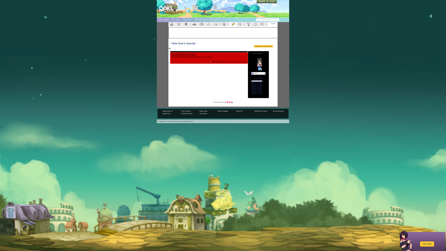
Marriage (255, 24)
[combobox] (267, 19)
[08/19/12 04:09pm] (256, 81)
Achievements (248, 24)
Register (262, 1)
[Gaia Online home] (166, 8)
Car (194, 24)
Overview (171, 24)
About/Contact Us (168, 111)
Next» (260, 76)
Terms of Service (186, 111)
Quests (239, 24)
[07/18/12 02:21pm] (256, 85)
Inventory (208, 24)
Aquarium (201, 24)
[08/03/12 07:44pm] (256, 82)
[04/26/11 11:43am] (256, 89)
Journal (232, 24)
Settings (262, 24)
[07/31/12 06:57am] (256, 84)
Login (272, 1)
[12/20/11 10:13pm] (256, 86)
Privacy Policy (203, 111)
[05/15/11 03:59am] (256, 88)
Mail (215, 24)
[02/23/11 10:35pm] (256, 94)
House (186, 24)
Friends (224, 24)
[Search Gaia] (258, 20)
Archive (256, 78)
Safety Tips (239, 111)
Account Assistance (278, 111)
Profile (273, 24)
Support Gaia (166, 113)
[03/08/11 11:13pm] (256, 92)
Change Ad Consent (186, 113)
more (190, 24)
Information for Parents (260, 111)
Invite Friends (203, 113)
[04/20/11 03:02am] (256, 91)
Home (260, 78)
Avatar (178, 24)
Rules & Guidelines (223, 111)
